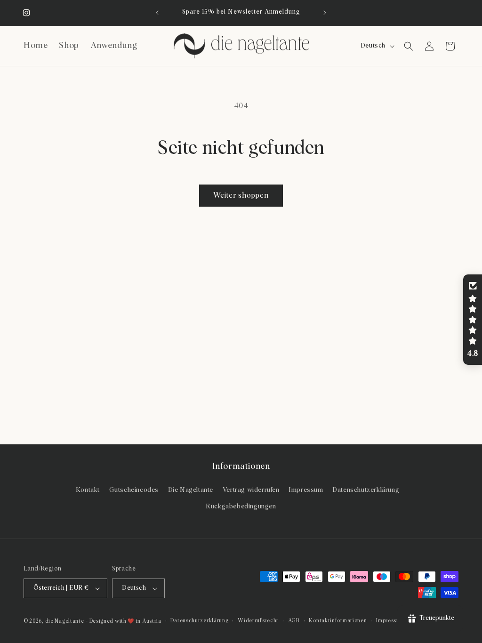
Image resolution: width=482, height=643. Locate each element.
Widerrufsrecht (258, 620)
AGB (294, 620)
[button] (408, 46)
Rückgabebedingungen (241, 506)
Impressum (306, 490)
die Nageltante (64, 621)
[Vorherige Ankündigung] (157, 13)
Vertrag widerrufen (251, 490)
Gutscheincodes (134, 490)
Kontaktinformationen (338, 620)
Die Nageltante (190, 490)
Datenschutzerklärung (365, 490)
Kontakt (88, 490)
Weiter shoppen (241, 195)
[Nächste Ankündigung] (324, 13)
